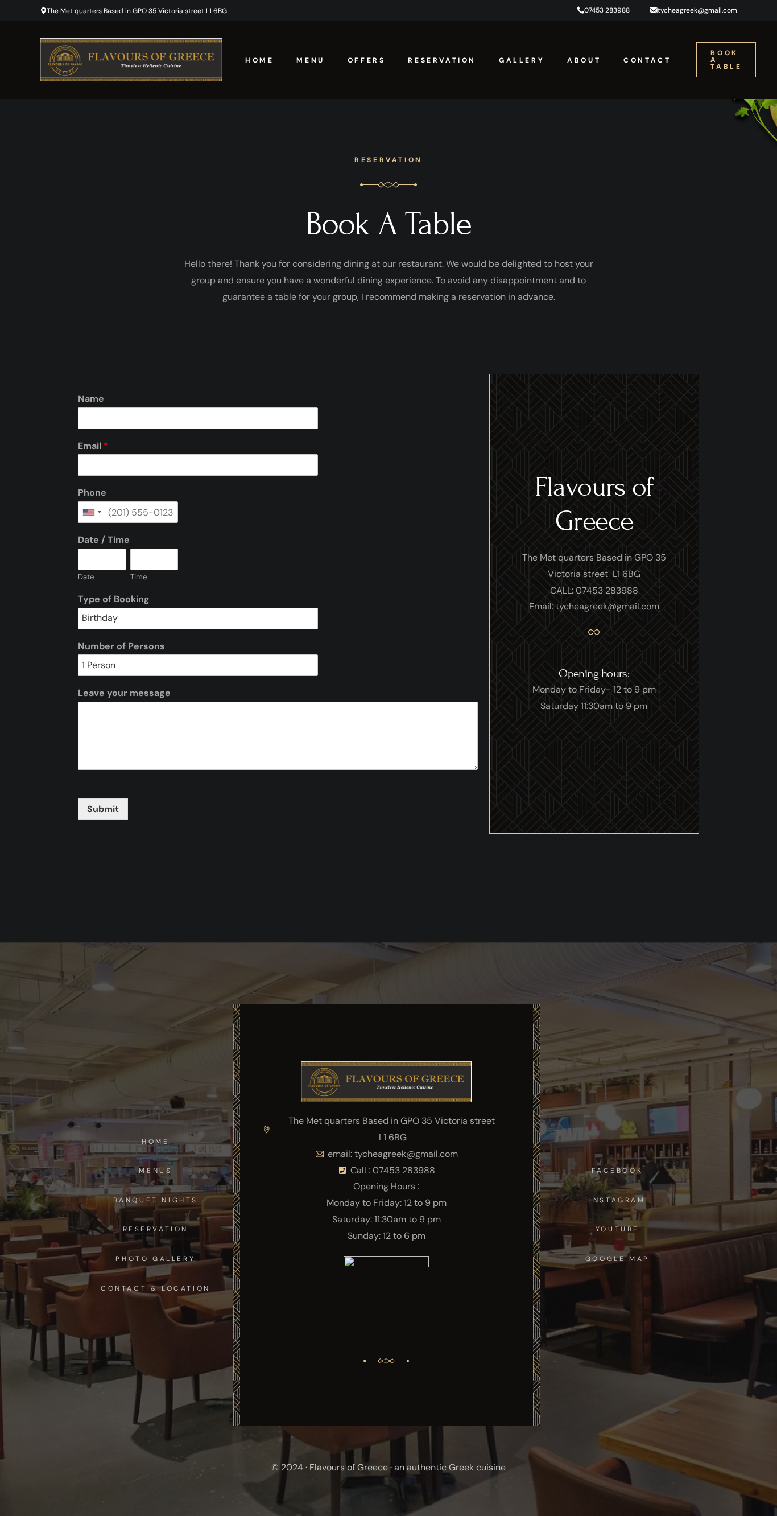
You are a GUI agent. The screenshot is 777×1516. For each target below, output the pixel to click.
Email (93, 446)
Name (91, 399)
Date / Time (104, 540)
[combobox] (91, 512)
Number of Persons (121, 646)
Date (86, 577)
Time (138, 577)
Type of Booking (114, 599)
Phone (92, 493)
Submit (103, 809)
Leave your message (124, 693)
